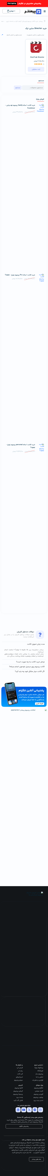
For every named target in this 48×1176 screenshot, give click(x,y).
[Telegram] (34, 1109)
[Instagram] (40, 1109)
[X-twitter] (29, 1109)
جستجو (17, 88)
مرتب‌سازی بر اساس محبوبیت (35, 35)
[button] (44, 11)
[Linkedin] (18, 1109)
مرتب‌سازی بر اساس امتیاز (14, 35)
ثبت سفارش (36, 69)
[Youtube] (23, 1109)
